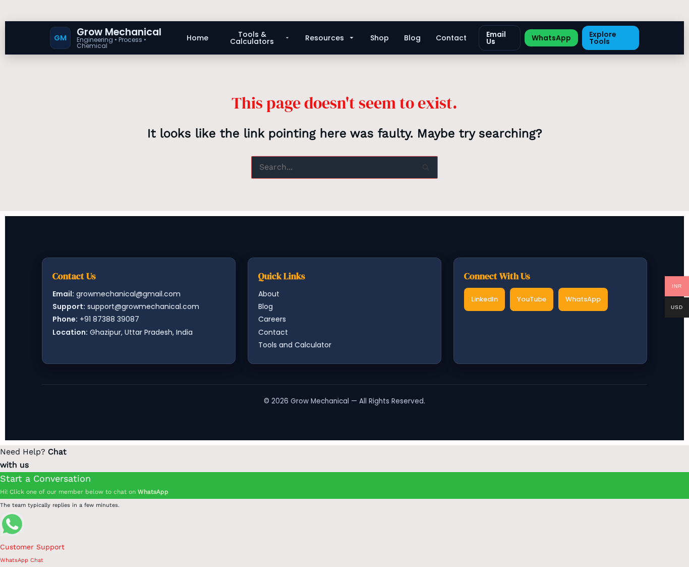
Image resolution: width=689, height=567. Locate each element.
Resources (324, 38)
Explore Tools (602, 37)
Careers (272, 319)
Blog (412, 38)
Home (197, 38)
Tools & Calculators (252, 37)
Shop (379, 38)
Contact (451, 38)
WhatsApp (551, 38)
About (268, 294)
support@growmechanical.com (143, 306)
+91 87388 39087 (109, 319)
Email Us (496, 37)
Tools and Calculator (294, 345)
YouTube (531, 299)
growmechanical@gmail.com (128, 294)
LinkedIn (484, 299)
